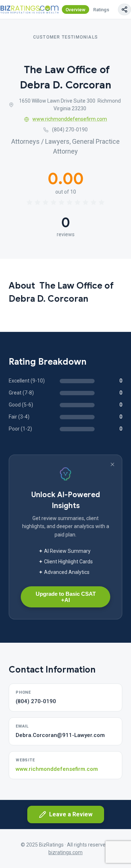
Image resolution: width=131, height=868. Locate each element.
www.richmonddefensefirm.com (69, 119)
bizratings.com (65, 852)
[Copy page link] (124, 9)
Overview (76, 9)
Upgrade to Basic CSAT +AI (66, 597)
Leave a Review (70, 814)
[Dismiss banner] (112, 464)
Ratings (101, 9)
